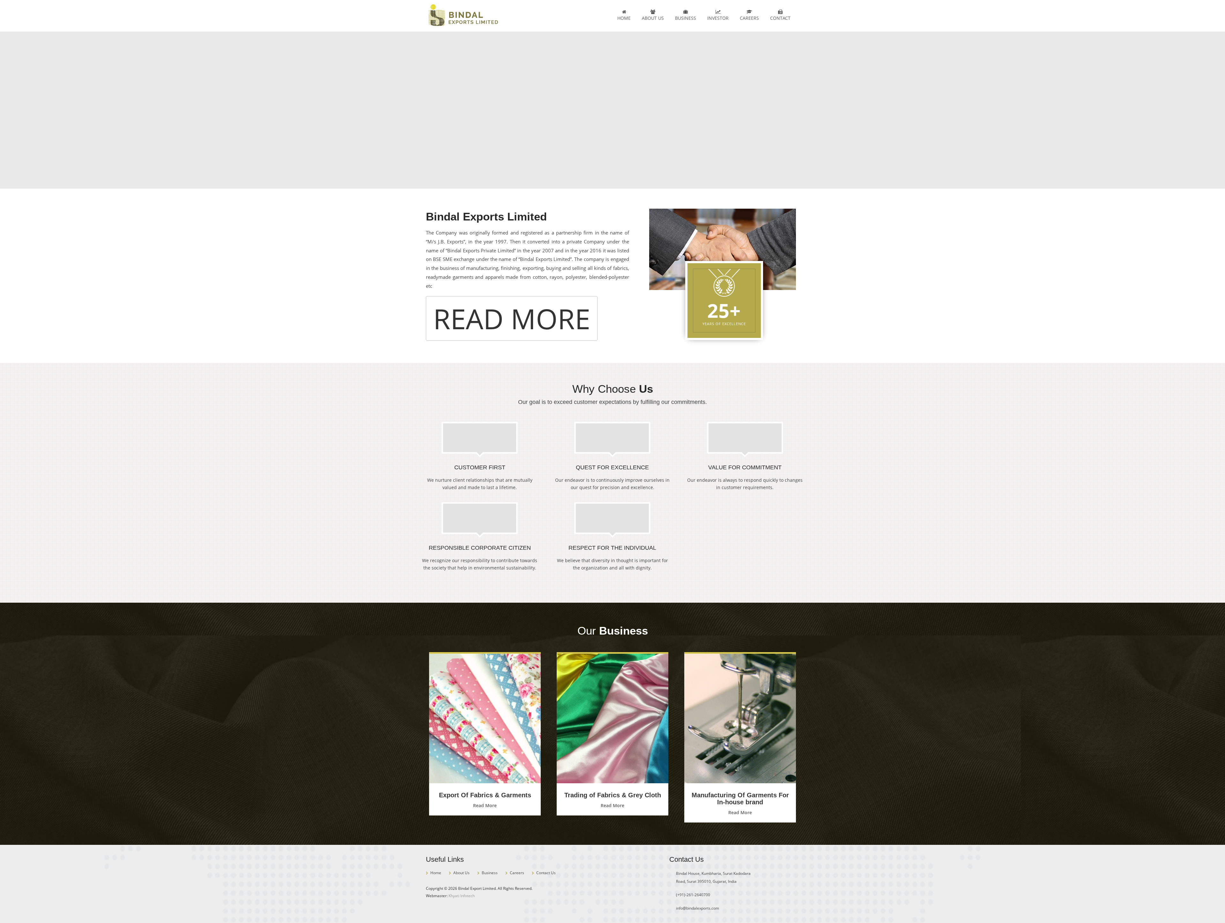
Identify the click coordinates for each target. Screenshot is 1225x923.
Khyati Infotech (462, 895)
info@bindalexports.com (697, 908)
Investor (718, 18)
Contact (780, 18)
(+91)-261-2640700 (693, 894)
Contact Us (546, 872)
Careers (749, 18)
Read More (511, 318)
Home (624, 18)
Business (685, 18)
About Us (653, 18)
